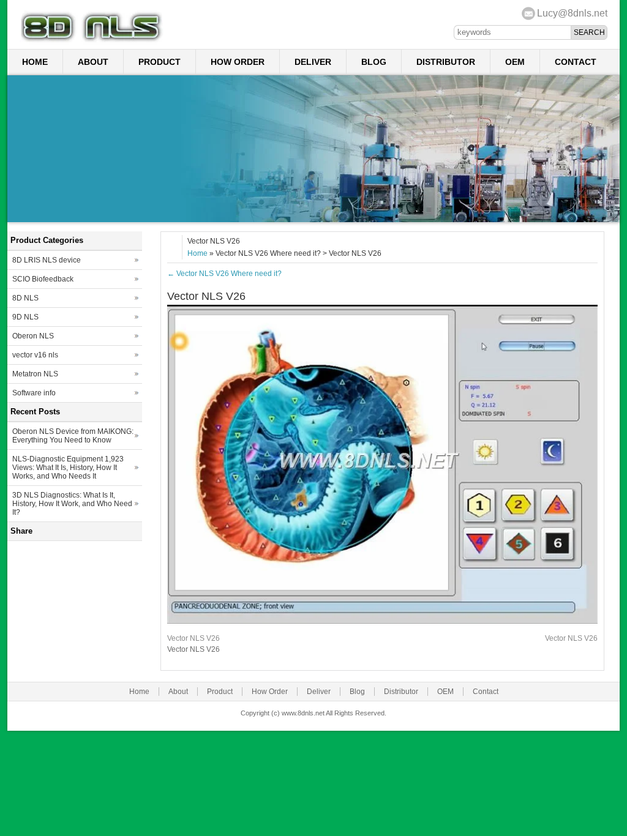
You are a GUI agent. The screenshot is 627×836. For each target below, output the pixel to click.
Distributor (445, 62)
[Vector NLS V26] (382, 621)
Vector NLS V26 (193, 638)
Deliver (313, 62)
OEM (515, 62)
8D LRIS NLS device (46, 260)
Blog (373, 62)
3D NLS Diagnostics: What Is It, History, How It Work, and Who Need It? (72, 504)
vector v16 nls (35, 355)
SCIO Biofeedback (42, 279)
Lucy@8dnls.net (572, 13)
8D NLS (25, 298)
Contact (575, 62)
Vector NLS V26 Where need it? (224, 273)
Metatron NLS (35, 374)
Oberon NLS (33, 336)
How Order (238, 62)
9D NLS (25, 317)
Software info (34, 393)
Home (35, 62)
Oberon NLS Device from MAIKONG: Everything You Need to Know (72, 435)
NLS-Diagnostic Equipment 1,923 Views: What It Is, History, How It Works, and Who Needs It (68, 467)
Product (159, 62)
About (93, 62)
